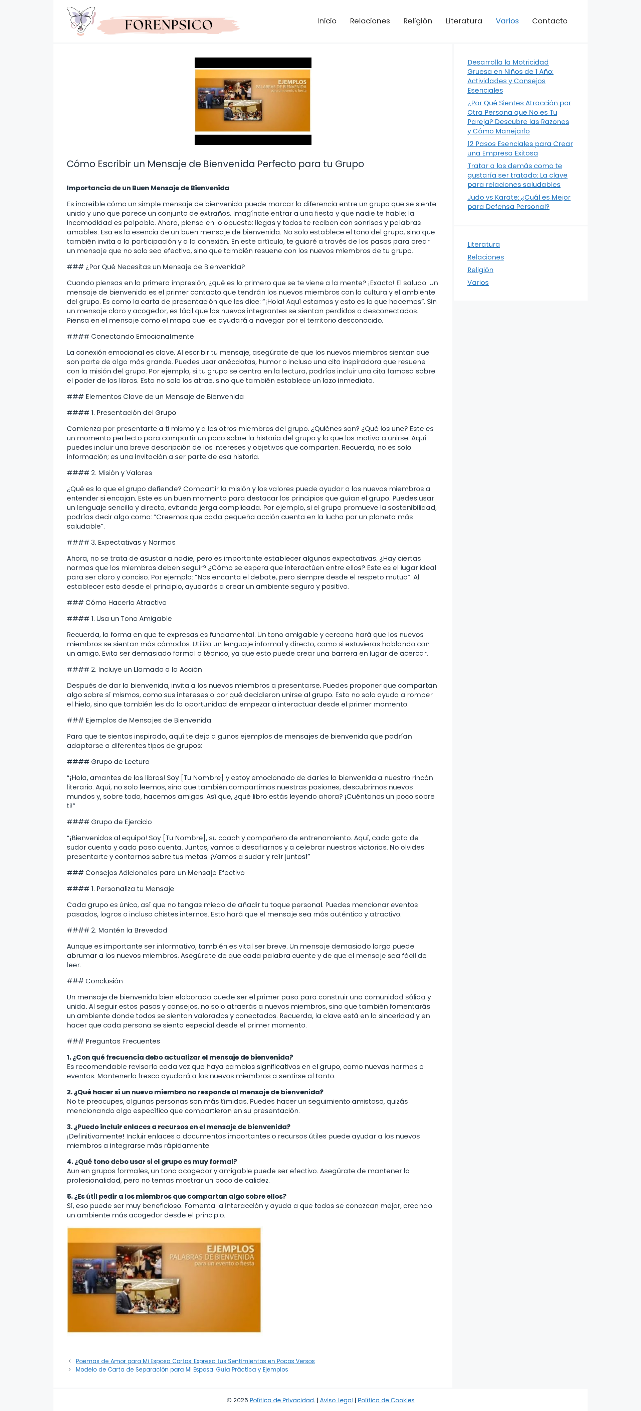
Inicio (327, 21)
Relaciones (370, 21)
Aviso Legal (336, 1400)
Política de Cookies (386, 1400)
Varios (507, 21)
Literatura (464, 21)
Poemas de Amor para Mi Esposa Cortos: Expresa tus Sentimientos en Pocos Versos (195, 1361)
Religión (417, 21)
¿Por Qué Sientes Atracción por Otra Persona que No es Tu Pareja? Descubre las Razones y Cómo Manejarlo (519, 117)
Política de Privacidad (282, 1400)
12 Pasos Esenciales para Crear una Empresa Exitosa (520, 148)
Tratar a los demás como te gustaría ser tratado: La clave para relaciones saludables (517, 175)
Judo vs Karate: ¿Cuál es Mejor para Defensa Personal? (519, 202)
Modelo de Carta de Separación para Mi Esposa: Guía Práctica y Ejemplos (182, 1370)
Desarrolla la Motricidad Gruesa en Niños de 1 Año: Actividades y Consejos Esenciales (510, 76)
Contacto (550, 21)
